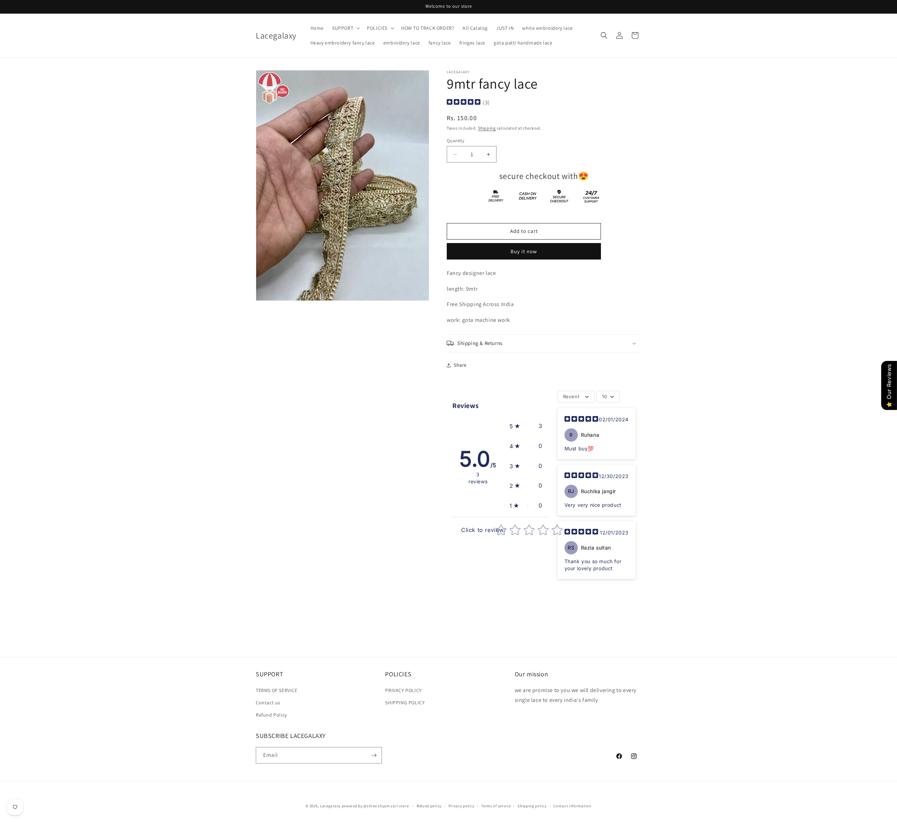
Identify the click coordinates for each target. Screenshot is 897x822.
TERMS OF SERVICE (276, 690)
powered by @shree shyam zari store (376, 805)
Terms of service (496, 805)
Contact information (572, 805)
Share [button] (460, 365)
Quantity (455, 141)
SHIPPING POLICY (405, 702)
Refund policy (429, 805)
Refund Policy (271, 715)
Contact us (268, 702)
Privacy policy (461, 805)
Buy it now (524, 251)
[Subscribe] (374, 755)
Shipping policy (532, 805)
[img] (463, 102)
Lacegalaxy (330, 805)
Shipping (487, 128)
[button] (345, 28)
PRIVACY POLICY (403, 690)
